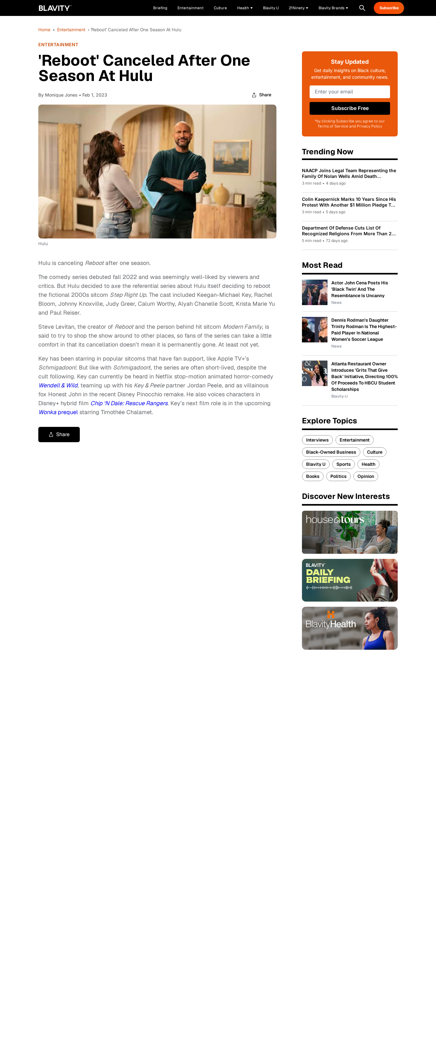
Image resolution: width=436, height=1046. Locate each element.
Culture (374, 452)
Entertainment (71, 30)
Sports (343, 464)
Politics (338, 476)
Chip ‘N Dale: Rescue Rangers (129, 403)
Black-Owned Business (331, 452)
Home (44, 30)
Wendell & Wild (58, 385)
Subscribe (389, 8)
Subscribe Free (350, 108)
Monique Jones (61, 95)
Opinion (365, 476)
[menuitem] (245, 8)
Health (368, 464)
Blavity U (316, 464)
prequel (58, 412)
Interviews (317, 440)
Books (312, 476)
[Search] (362, 8)
